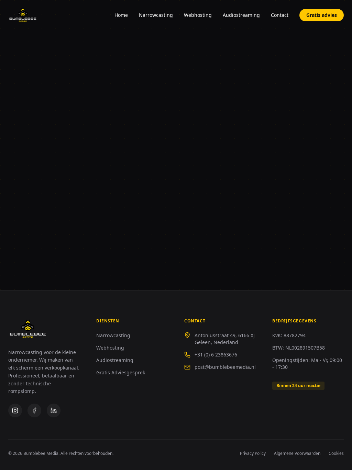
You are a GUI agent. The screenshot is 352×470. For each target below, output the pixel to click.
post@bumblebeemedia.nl (225, 367)
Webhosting (198, 15)
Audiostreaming (241, 15)
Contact (279, 15)
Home (121, 15)
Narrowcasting (156, 15)
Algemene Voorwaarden (297, 453)
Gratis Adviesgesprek (120, 372)
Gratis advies (321, 15)
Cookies (336, 453)
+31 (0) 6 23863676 (216, 354)
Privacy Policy (253, 453)
